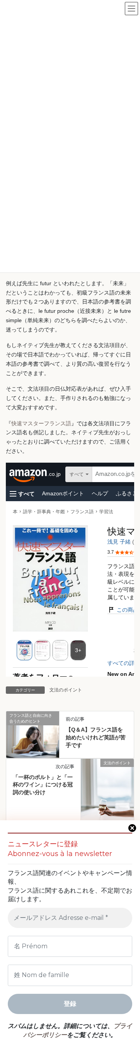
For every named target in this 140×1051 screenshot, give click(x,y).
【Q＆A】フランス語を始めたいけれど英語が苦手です (96, 737)
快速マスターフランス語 (41, 423)
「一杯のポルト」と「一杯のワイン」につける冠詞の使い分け (43, 784)
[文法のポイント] (107, 798)
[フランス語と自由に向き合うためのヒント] (32, 729)
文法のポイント (65, 690)
